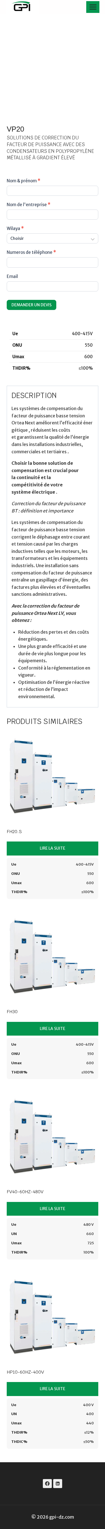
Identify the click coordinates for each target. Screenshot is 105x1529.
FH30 (12, 1012)
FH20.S (14, 831)
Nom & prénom (23, 180)
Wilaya (15, 228)
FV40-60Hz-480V (25, 1192)
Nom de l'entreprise (28, 204)
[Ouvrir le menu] (92, 7)
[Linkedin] (57, 1483)
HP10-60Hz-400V (25, 1372)
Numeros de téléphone (31, 252)
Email (12, 276)
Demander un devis (31, 304)
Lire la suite (52, 848)
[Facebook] (47, 1483)
